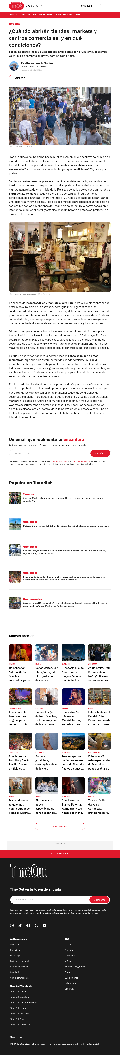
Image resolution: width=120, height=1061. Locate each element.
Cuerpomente (71, 978)
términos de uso (60, 462)
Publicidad (15, 950)
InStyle (68, 961)
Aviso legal (15, 956)
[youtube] (44, 925)
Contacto (14, 945)
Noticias (13, 15)
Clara (67, 972)
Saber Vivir (70, 989)
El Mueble (70, 956)
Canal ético (15, 972)
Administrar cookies (19, 978)
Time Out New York (19, 1014)
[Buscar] (100, 6)
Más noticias (60, 827)
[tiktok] (20, 925)
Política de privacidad (20, 961)
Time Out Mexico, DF (20, 1025)
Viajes (77, 15)
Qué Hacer (25, 15)
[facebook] (28, 925)
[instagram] (12, 925)
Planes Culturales (64, 15)
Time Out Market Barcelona (23, 1003)
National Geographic (75, 967)
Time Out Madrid (18, 992)
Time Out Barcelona (19, 997)
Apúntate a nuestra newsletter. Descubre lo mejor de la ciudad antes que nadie (48, 445)
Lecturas (69, 945)
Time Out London (18, 1008)
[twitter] (36, 925)
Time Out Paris (17, 1019)
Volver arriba (63, 854)
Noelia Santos (44, 63)
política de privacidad (80, 462)
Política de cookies (19, 967)
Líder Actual (70, 983)
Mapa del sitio (16, 1037)
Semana (69, 950)
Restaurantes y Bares (42, 15)
